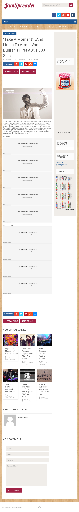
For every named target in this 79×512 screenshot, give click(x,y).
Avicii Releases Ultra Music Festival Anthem (43, 354)
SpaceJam (8, 59)
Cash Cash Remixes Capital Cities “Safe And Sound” (27, 354)
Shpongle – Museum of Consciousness (11, 351)
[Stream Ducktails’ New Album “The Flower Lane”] (44, 375)
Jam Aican (24, 362)
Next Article (27, 71)
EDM (9, 27)
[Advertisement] (40, 81)
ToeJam (26, 399)
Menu (6, 22)
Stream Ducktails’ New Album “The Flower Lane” (44, 389)
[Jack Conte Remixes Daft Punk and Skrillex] (10, 375)
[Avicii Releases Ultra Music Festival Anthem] (44, 340)
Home (3, 27)
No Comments (35, 59)
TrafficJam (8, 396)
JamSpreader (6, 507)
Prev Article (12, 71)
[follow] (65, 89)
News (15, 27)
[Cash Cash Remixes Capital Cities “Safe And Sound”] (27, 340)
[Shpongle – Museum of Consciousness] (10, 340)
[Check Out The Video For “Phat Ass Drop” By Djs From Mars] (27, 375)
